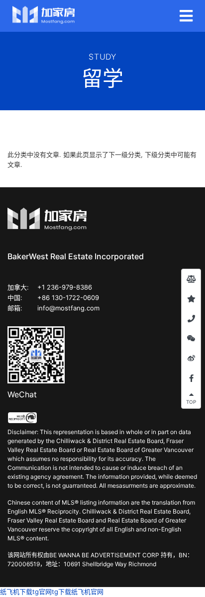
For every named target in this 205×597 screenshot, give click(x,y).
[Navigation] (186, 16)
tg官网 (42, 592)
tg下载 (61, 592)
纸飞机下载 (16, 592)
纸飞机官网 (87, 592)
